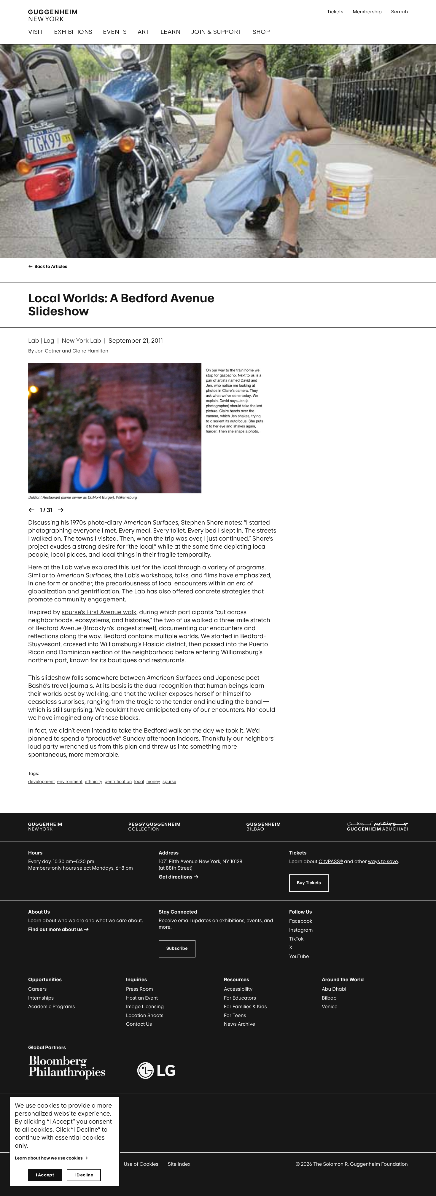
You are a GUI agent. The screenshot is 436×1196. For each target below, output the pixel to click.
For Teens (235, 1015)
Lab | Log (41, 340)
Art (144, 31)
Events (115, 31)
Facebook (300, 921)
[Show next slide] (61, 510)
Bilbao (329, 998)
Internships (41, 998)
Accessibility (238, 989)
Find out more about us (55, 929)
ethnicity (93, 781)
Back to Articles (50, 266)
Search (399, 12)
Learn (170, 31)
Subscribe (177, 948)
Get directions (175, 877)
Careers (37, 989)
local (139, 781)
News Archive (239, 1024)
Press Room (139, 989)
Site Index (179, 1164)
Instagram (301, 930)
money (153, 781)
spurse (169, 781)
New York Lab (81, 340)
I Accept (45, 1174)
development (41, 781)
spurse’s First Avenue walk (99, 612)
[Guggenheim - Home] (52, 15)
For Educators (240, 998)
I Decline (83, 1174)
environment (69, 781)
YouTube (299, 956)
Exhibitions (73, 31)
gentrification (118, 781)
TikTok (296, 939)
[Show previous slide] (31, 510)
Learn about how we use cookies (49, 1158)
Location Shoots (144, 1015)
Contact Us (139, 1024)
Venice (330, 1006)
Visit (35, 31)
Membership (367, 12)
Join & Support (216, 31)
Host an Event (142, 998)
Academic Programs (51, 1006)
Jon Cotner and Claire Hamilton (72, 351)
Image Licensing (145, 1006)
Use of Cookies (141, 1164)
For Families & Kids (245, 1006)
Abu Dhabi (334, 989)
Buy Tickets (309, 882)
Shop (261, 31)
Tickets (335, 12)
